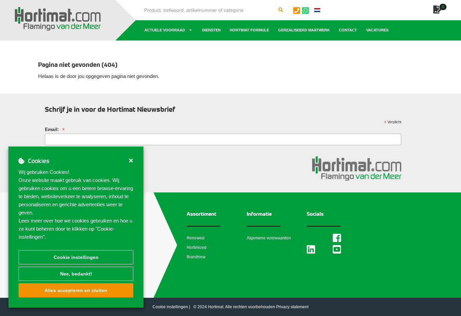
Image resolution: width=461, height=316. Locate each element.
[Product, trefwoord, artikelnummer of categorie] (280, 10)
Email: (55, 129)
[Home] (57, 19)
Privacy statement (292, 307)
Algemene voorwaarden (269, 238)
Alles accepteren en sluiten (76, 290)
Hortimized (197, 247)
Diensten (211, 30)
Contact (348, 30)
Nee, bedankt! (76, 273)
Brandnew (196, 257)
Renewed (196, 238)
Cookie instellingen (76, 257)
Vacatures (377, 30)
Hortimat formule (249, 30)
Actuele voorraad (164, 30)
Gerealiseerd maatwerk (304, 30)
